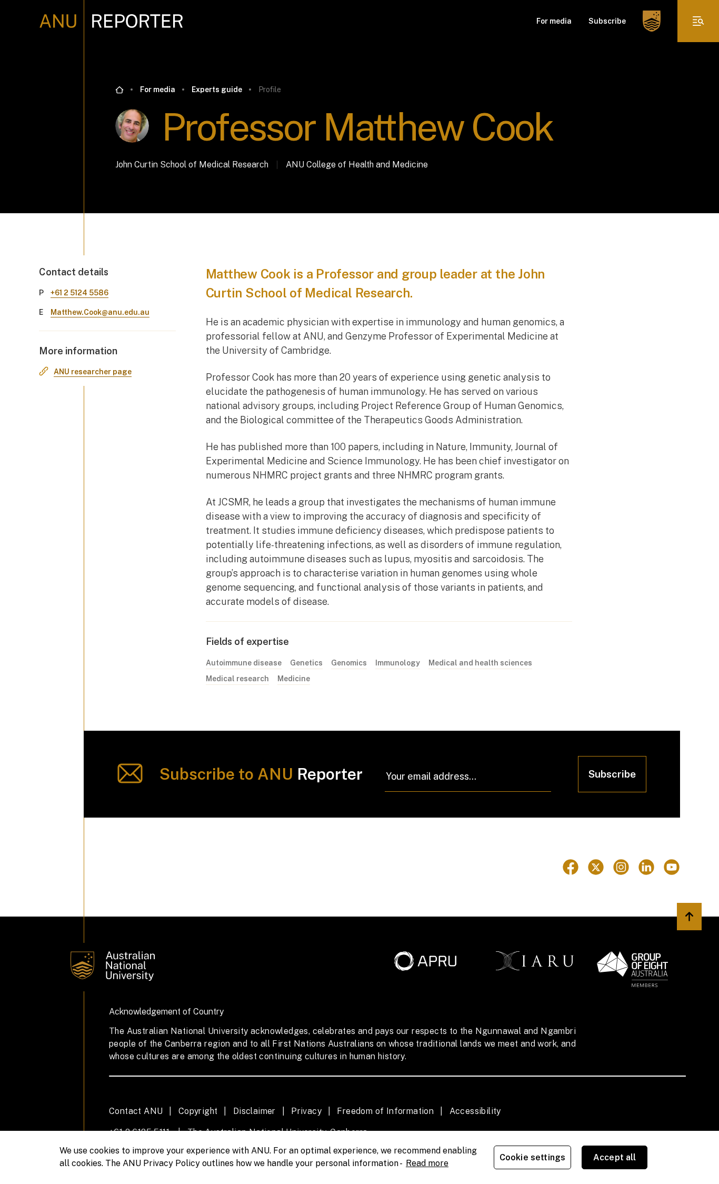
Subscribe (607, 21)
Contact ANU (136, 1111)
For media (554, 21)
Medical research (237, 678)
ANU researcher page (93, 371)
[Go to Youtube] (671, 867)
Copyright (198, 1111)
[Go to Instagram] (621, 867)
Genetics (306, 663)
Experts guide (217, 89)
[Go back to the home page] (119, 90)
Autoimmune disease (244, 663)
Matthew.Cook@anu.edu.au (100, 312)
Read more (427, 1163)
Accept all (614, 1157)
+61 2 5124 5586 (79, 292)
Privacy (306, 1111)
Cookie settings (532, 1157)
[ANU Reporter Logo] (111, 21)
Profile (269, 89)
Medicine (293, 678)
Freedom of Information (385, 1111)
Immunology (397, 663)
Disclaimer (254, 1111)
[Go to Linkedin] (646, 867)
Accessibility (475, 1111)
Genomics (349, 663)
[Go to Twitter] (595, 867)
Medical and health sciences (480, 663)
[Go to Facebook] (570, 867)
